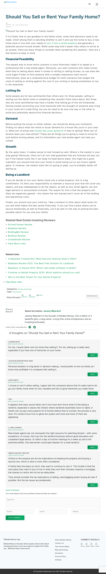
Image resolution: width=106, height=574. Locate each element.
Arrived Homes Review (20, 224)
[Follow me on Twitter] (34, 327)
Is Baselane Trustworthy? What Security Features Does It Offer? (42, 259)
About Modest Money (63, 540)
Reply (92, 355)
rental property (17, 292)
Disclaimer (59, 553)
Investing (20, 289)
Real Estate (27, 289)
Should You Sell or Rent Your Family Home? (53, 17)
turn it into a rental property (62, 43)
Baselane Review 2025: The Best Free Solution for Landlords (41, 263)
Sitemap (58, 560)
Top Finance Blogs (62, 546)
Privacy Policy (60, 556)
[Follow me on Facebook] (30, 327)
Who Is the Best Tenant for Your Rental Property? (34, 277)
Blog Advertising (61, 550)
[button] (90, 4)
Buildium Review (17, 236)
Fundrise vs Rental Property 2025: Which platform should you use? (44, 272)
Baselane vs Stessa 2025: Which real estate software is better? (42, 268)
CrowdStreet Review (19, 239)
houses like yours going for (49, 131)
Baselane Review (17, 228)
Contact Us (59, 543)
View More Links (17, 243)
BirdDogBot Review (18, 232)
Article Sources (92, 296)
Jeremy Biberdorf (52, 311)
